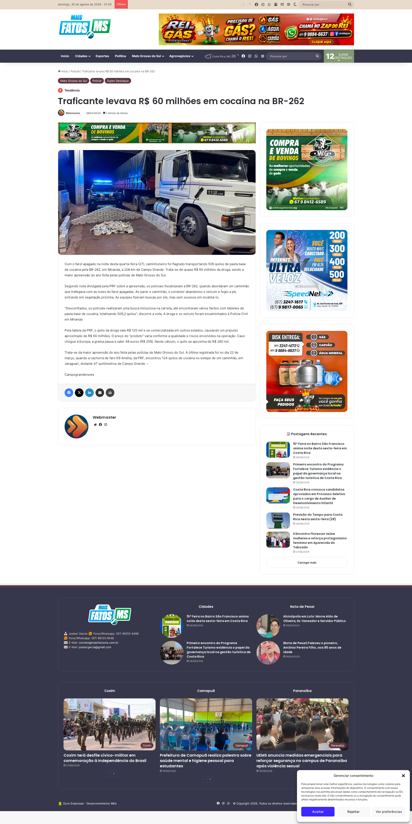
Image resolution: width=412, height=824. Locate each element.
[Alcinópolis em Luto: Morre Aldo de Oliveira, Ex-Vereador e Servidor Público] (268, 626)
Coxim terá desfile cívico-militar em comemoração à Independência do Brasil (105, 758)
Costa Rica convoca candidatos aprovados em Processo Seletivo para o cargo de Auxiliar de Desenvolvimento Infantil (319, 496)
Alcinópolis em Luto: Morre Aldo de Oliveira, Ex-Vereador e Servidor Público (314, 618)
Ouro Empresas (73, 803)
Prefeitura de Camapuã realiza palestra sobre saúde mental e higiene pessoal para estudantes (205, 761)
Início (65, 56)
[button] (403, 776)
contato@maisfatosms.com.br (98, 642)
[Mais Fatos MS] (85, 26)
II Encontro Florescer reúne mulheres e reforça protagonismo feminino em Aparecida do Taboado (320, 540)
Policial (75, 71)
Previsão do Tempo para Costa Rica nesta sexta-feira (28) (168, 4)
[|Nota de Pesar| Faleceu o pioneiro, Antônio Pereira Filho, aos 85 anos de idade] (268, 652)
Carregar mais (307, 562)
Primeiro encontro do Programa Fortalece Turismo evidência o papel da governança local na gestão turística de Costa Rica (318, 471)
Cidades (81, 56)
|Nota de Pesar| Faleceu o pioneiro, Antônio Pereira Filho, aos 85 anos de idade (312, 647)
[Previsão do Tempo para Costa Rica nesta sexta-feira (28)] (278, 520)
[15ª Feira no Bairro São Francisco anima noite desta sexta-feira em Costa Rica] (278, 450)
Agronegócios (179, 56)
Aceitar (318, 812)
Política (120, 56)
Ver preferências (389, 812)
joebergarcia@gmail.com (95, 647)
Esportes (102, 56)
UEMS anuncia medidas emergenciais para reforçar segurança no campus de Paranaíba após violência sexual (301, 761)
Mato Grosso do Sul (146, 56)
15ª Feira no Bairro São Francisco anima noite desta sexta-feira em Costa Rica (320, 448)
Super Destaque (118, 80)
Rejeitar (353, 812)
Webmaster (73, 113)
